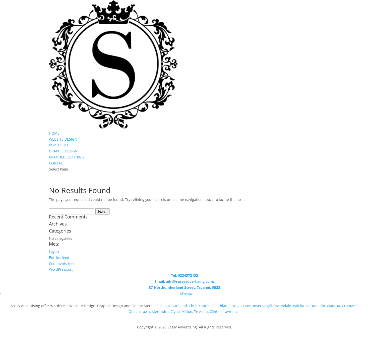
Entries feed (59, 257)
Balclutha (301, 305)
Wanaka (333, 305)
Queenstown (139, 311)
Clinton (216, 311)
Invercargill (262, 305)
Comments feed (62, 263)
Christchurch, (200, 305)
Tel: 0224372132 (184, 275)
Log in (54, 251)
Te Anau (201, 311)
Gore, (247, 305)
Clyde (175, 311)
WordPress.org (61, 269)
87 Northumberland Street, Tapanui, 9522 (184, 287)
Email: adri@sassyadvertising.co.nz (184, 281)
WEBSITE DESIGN (63, 139)
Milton (186, 311)
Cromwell (350, 305)
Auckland (179, 305)
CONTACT (57, 163)
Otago (236, 305)
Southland (221, 305)
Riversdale (282, 305)
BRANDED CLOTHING (66, 157)
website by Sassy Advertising (184, 333)
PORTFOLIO (58, 145)
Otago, (165, 305)
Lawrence (231, 311)
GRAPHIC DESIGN (63, 151)
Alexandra (160, 311)
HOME (54, 133)
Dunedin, (318, 305)
